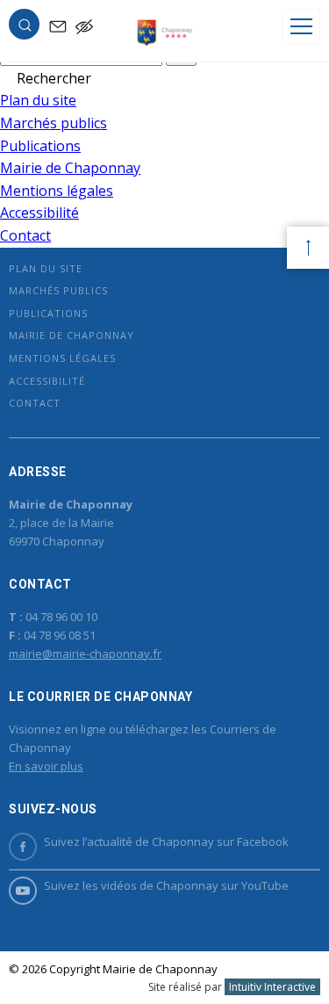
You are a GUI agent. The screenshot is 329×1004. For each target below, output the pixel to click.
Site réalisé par (232, 986)
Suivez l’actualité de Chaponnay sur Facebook (166, 841)
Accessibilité (39, 212)
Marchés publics (53, 123)
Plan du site (38, 100)
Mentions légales (56, 190)
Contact (25, 235)
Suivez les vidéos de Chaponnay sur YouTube (166, 885)
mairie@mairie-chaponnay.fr (85, 653)
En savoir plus (46, 766)
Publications (40, 145)
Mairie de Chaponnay (70, 167)
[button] (24, 28)
